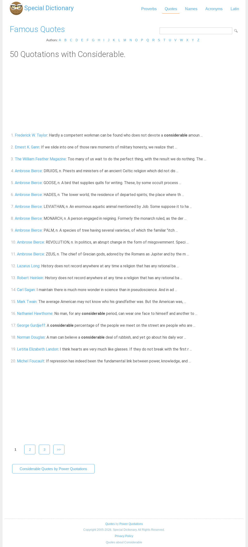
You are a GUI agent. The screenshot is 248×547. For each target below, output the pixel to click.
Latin (235, 9)
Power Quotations (131, 524)
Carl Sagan (26, 289)
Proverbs (149, 9)
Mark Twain (27, 301)
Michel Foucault (30, 361)
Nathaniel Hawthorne (35, 313)
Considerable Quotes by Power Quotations (53, 469)
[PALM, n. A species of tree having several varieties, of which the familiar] (180, 230)
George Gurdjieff (31, 325)
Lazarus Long (28, 266)
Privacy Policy (124, 536)
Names (191, 9)
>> (59, 449)
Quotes (171, 9)
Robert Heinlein (30, 278)
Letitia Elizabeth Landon (37, 349)
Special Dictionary (49, 8)
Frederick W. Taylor (31, 135)
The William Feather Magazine (40, 159)
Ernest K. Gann (27, 147)
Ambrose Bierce (28, 171)
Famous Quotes (37, 29)
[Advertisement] (124, 95)
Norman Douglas (31, 337)
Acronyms (214, 9)
